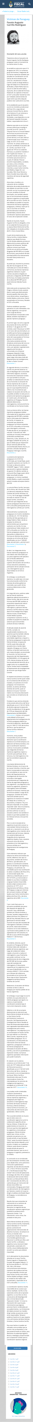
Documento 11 (22, 1282)
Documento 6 (11, 715)
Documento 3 (11, 544)
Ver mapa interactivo (18, 1416)
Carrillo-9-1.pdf (14, 1381)
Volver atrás (17, 1348)
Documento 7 (11, 731)
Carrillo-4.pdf (14, 1367)
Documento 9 (11, 939)
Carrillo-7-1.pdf (14, 1376)
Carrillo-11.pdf (14, 1387)
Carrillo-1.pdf (14, 1359)
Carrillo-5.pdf (14, 1370)
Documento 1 (11, 363)
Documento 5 (11, 546)
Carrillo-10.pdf (14, 1384)
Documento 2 (11, 453)
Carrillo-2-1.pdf (14, 1362)
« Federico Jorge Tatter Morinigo (9, 11)
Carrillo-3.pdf (14, 1364)
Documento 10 (22, 1087)
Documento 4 (20, 544)
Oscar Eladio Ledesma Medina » (24, 11)
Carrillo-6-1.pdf (14, 1373)
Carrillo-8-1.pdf (14, 1378)
